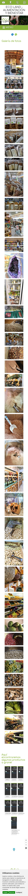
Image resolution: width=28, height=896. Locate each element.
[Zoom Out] (26, 842)
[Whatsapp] (16, 34)
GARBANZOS (14, 813)
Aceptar (5, 892)
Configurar (19, 892)
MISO (7, 796)
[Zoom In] (26, 840)
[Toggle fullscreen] (26, 848)
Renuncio (11, 892)
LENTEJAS (20, 813)
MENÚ (9, 27)
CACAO (14, 779)
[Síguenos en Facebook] (12, 34)
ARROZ (7, 779)
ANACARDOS (7, 813)
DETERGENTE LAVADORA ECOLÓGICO (14, 832)
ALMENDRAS (14, 796)
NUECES (20, 796)
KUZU (20, 779)
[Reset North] (26, 845)
